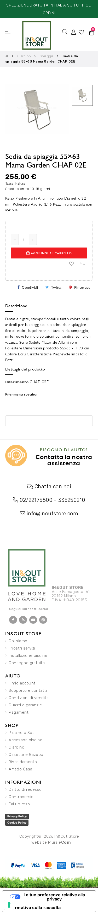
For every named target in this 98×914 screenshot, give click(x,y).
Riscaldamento (23, 761)
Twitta (56, 287)
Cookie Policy (16, 822)
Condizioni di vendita (29, 697)
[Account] (73, 32)
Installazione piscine (28, 655)
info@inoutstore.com (52, 513)
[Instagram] (43, 620)
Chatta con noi (52, 486)
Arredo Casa (20, 769)
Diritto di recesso (25, 789)
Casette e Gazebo (26, 754)
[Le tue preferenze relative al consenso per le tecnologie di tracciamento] (9, 905)
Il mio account (22, 683)
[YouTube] (33, 620)
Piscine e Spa (21, 732)
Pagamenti (19, 712)
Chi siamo (18, 641)
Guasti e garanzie (25, 705)
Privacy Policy (17, 816)
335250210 (71, 500)
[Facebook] (13, 620)
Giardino (16, 747)
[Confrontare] (82, 263)
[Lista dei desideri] (71, 263)
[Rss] (23, 620)
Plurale (59, 842)
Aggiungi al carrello (51, 253)
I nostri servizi (22, 648)
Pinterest (82, 287)
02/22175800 (36, 500)
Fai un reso (19, 804)
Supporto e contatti (28, 690)
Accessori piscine (25, 740)
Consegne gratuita (27, 662)
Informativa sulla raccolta (34, 907)
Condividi (30, 287)
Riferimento (16, 381)
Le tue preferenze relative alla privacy (54, 896)
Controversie (21, 796)
